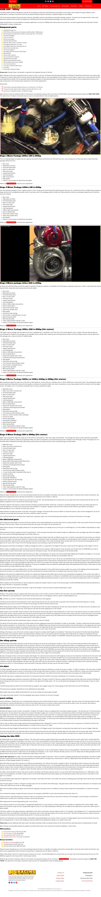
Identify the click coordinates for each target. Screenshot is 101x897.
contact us (88, 6)
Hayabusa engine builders (30, 75)
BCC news (45, 6)
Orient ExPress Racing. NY (10, 831)
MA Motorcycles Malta (9, 842)
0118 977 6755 (11, 183)
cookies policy (60, 881)
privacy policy (60, 878)
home (38, 6)
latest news (60, 875)
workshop (74, 6)
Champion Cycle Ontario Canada (11, 837)
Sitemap (54, 888)
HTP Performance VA (8, 833)
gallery (81, 6)
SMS (60, 888)
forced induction (55, 6)
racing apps (65, 6)
